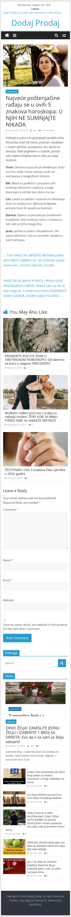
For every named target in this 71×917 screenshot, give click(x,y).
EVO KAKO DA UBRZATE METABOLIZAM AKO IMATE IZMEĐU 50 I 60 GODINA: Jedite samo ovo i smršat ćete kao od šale (34, 260)
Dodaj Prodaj (35, 22)
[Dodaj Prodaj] (7, 35)
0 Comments (48, 130)
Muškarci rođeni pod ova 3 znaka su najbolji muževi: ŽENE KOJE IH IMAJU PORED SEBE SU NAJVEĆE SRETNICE (31, 417)
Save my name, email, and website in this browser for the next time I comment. (35, 627)
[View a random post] (64, 35)
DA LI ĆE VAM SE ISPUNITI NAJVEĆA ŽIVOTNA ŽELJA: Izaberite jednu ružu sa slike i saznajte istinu (44, 867)
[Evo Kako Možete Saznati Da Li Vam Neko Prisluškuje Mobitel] (14, 793)
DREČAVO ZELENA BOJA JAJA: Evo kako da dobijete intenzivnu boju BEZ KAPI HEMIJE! (46, 846)
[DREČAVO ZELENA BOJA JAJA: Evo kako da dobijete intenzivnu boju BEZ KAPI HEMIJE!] (14, 841)
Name (8, 560)
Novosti (11, 721)
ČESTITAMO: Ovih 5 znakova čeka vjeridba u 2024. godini (35, 472)
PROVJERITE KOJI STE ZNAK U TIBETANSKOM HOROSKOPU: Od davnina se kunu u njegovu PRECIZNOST (34, 359)
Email (7, 580)
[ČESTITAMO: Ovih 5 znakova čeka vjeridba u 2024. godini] (35, 434)
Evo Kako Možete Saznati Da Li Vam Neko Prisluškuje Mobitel (44, 796)
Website (8, 600)
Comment (10, 510)
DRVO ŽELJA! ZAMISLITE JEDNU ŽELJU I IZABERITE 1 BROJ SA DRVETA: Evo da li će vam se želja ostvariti (35, 734)
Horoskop (12, 91)
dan (35, 130)
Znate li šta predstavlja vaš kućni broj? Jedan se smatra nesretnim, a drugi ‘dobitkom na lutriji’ (46, 777)
